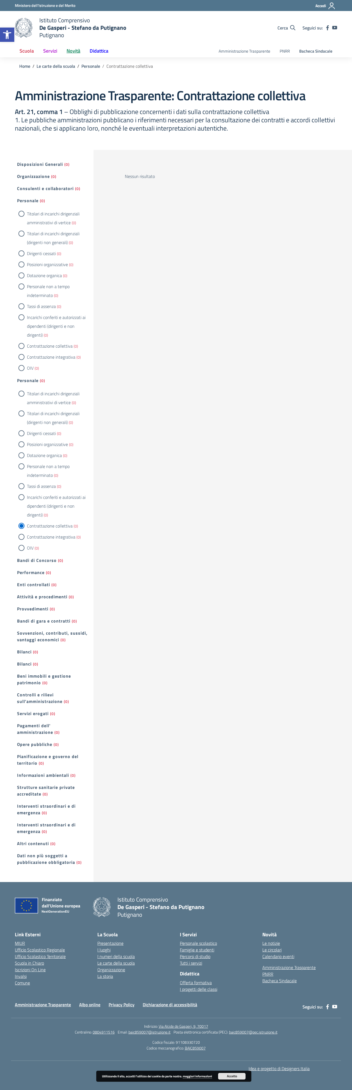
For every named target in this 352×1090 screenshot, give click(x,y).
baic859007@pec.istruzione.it (253, 1032)
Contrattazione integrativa (51, 357)
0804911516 (104, 1032)
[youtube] (334, 27)
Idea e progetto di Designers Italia (279, 1068)
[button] (7, 35)
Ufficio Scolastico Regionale (40, 949)
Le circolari (272, 949)
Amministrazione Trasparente (244, 51)
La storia (105, 976)
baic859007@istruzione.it (149, 1032)
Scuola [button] (27, 51)
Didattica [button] (99, 51)
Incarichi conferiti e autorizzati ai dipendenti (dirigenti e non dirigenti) (56, 326)
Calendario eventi (278, 956)
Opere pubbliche (34, 744)
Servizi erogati (33, 713)
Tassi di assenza (41, 306)
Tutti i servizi (191, 963)
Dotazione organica (44, 275)
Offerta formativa (196, 982)
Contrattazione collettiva (50, 346)
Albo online (89, 1004)
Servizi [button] (50, 51)
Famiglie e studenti (197, 949)
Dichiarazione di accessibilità (170, 1004)
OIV (30, 368)
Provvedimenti (32, 608)
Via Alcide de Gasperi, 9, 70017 (183, 1026)
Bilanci (24, 651)
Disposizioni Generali (40, 164)
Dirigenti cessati (41, 253)
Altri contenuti (33, 843)
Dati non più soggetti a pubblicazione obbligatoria (46, 858)
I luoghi (104, 949)
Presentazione (110, 943)
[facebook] (327, 27)
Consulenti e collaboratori (45, 188)
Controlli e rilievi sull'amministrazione (39, 698)
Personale (27, 200)
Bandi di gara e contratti (43, 621)
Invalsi (21, 976)
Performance (31, 572)
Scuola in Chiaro (29, 963)
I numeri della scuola (116, 956)
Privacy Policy (121, 1004)
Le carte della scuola (116, 963)
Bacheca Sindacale (315, 51)
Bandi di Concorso (37, 560)
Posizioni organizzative (47, 264)
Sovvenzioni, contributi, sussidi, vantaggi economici (52, 636)
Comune (22, 983)
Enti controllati (33, 584)
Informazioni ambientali (43, 775)
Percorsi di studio (195, 956)
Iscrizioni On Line (30, 969)
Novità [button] (73, 51)
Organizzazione (33, 176)
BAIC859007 (195, 1048)
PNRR (285, 51)
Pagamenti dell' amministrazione (35, 728)
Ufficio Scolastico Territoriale (40, 956)
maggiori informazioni (197, 1076)
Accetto (232, 1076)
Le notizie (271, 943)
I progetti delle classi (198, 989)
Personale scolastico (198, 943)
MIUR (20, 943)
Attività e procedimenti (42, 596)
